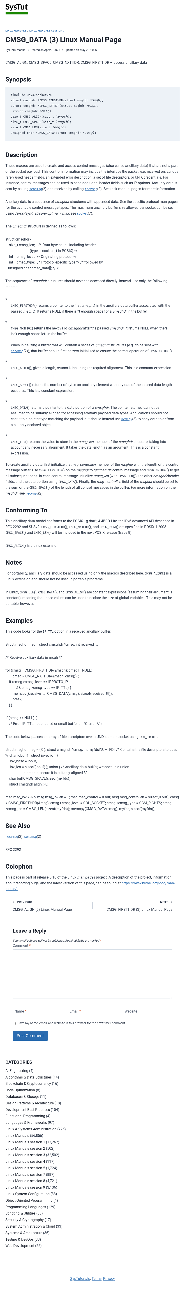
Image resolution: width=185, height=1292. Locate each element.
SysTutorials (80, 1278)
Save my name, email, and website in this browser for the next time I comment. (72, 1023)
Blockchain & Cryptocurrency (28, 1083)
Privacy (109, 1278)
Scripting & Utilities (20, 1213)
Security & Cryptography (24, 1220)
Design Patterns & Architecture (29, 1103)
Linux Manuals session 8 (25, 1181)
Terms (97, 1278)
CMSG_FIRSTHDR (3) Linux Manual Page (139, 906)
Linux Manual (17, 50)
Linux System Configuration (27, 1194)
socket (82, 213)
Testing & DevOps (19, 1239)
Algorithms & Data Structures (28, 1077)
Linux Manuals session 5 (25, 1168)
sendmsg (35, 189)
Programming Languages (25, 1207)
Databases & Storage (22, 1096)
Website (131, 1011)
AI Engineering (16, 1071)
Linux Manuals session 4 (25, 1161)
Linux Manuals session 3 (47, 30)
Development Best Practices (27, 1110)
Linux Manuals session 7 (25, 1174)
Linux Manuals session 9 (25, 1187)
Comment (22, 945)
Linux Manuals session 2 (25, 1148)
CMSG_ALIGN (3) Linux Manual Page (42, 906)
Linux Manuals (15, 30)
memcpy (126, 419)
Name (20, 1011)
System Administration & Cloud (30, 1226)
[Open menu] (175, 8)
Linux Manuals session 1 (25, 1142)
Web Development (19, 1246)
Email (75, 1011)
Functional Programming (25, 1116)
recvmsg (91, 189)
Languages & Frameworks (26, 1122)
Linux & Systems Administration (30, 1129)
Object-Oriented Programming (29, 1200)
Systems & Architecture (23, 1233)
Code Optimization (20, 1090)
